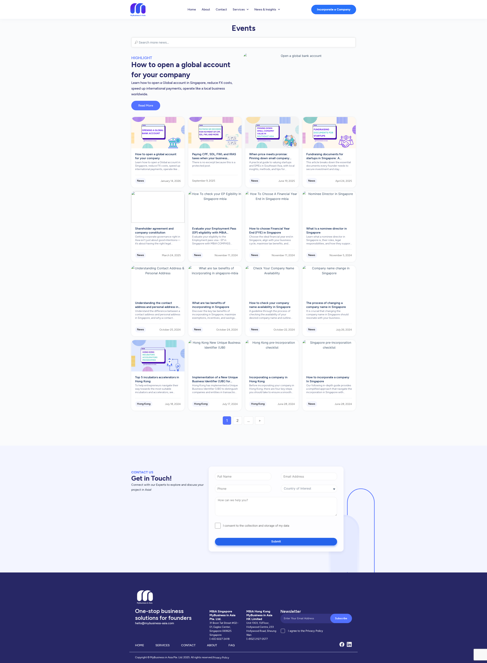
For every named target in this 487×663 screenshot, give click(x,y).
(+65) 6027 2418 (219, 639)
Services (239, 9)
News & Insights (265, 9)
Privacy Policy (221, 657)
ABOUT (212, 645)
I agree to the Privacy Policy (305, 630)
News (140, 180)
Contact (221, 9)
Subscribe (341, 618)
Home (192, 9)
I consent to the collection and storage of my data (256, 525)
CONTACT (188, 645)
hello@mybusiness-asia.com (154, 623)
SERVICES (162, 645)
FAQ (231, 645)
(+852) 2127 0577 (257, 639)
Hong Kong (143, 403)
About (206, 9)
